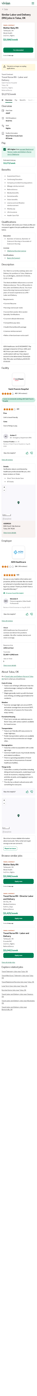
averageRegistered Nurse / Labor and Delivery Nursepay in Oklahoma (20, 151)
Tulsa (6, 9)
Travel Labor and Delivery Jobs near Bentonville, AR (14, 1008)
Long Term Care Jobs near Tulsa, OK (14, 986)
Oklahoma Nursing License (16, 251)
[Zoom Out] (4, 490)
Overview (8, 100)
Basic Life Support (13, 258)
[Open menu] (2, 100)
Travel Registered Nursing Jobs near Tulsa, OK (18, 982)
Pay (16, 100)
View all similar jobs (8, 962)
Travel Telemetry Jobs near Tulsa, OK (15, 972)
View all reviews (7, 460)
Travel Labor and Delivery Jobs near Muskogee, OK (18, 1002)
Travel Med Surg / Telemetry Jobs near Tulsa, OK (18, 977)
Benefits (23, 100)
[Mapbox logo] (6, 519)
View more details (9, 533)
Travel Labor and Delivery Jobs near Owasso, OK (17, 995)
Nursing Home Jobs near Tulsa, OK (14, 990)
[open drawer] (32, 3)
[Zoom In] (4, 487)
